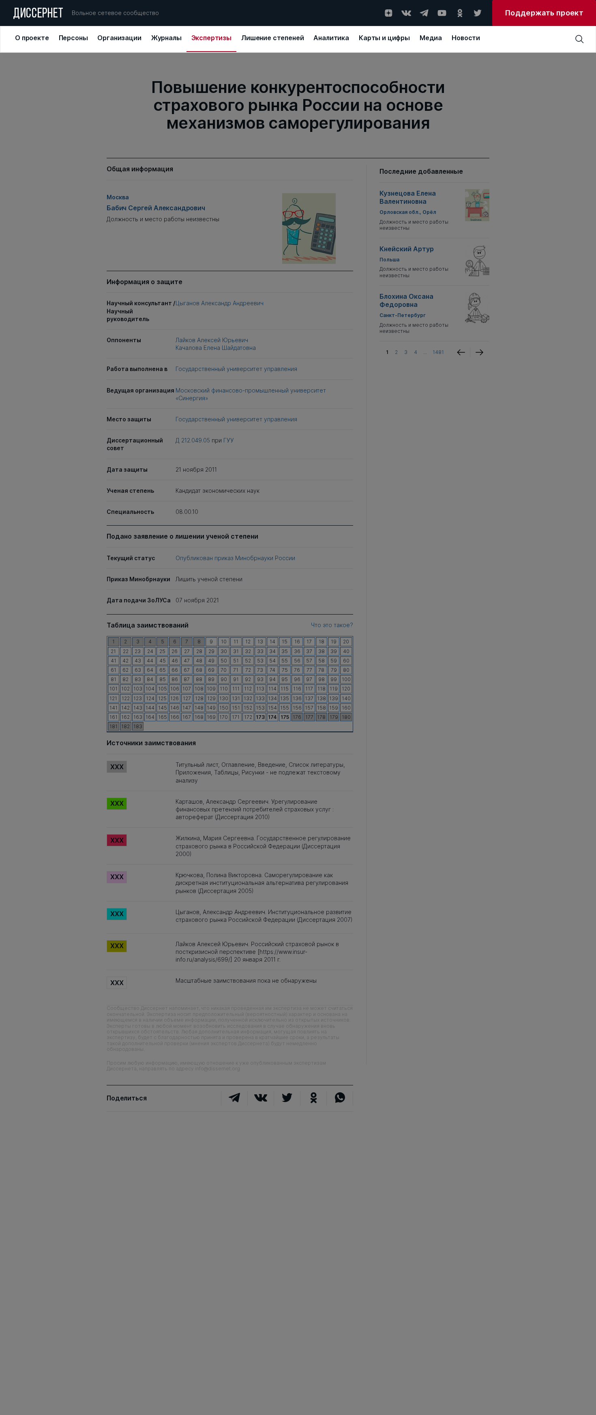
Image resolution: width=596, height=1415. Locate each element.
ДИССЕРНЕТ (38, 14)
